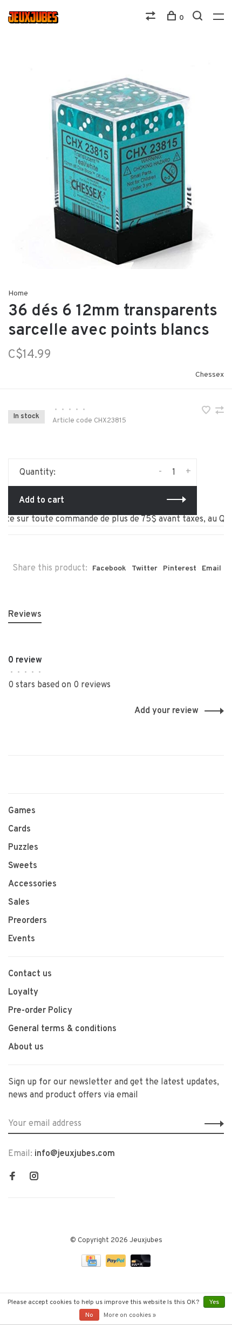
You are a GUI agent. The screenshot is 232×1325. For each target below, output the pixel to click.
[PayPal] (117, 1264)
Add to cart (41, 500)
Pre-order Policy (40, 1010)
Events (21, 939)
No (89, 1315)
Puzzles (23, 847)
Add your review (166, 711)
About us (26, 1047)
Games (22, 811)
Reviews (25, 614)
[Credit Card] (92, 1264)
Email (211, 568)
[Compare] (152, 18)
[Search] (199, 18)
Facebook (109, 568)
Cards (19, 829)
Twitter (145, 568)
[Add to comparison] (219, 411)
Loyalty (23, 992)
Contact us (30, 974)
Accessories (32, 884)
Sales (19, 902)
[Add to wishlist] (207, 411)
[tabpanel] (116, 161)
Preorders (27, 920)
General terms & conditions (62, 1029)
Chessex (209, 374)
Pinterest (179, 568)
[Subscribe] (211, 1124)
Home (18, 293)
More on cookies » (130, 1315)
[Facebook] (12, 1177)
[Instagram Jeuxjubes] (34, 1177)
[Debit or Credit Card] (141, 1264)
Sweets (22, 866)
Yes (214, 1302)
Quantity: (37, 472)
